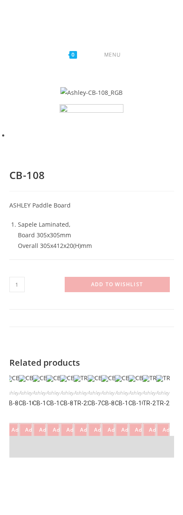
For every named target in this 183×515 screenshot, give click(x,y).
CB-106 (125, 403)
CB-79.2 (98, 403)
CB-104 (42, 403)
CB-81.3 (70, 403)
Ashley (11, 393)
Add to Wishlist (117, 284)
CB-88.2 (111, 403)
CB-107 (139, 403)
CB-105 (56, 403)
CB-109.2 (31, 403)
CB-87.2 (15, 403)
